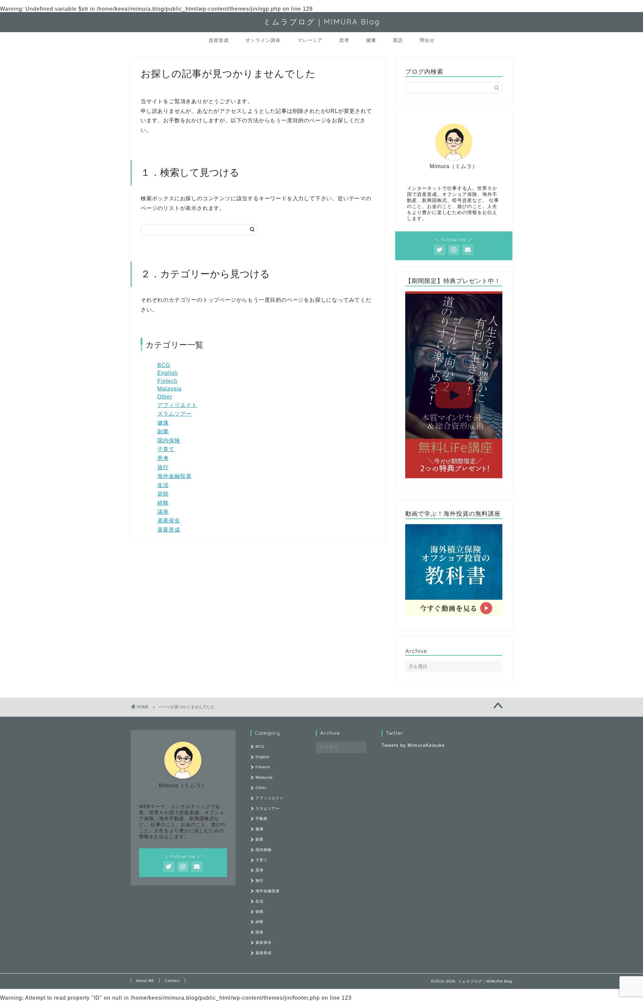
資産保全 (168, 520)
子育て (165, 449)
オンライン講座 (263, 40)
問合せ (427, 40)
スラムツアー (174, 414)
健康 (371, 40)
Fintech (167, 381)
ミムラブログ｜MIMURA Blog (321, 21)
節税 (163, 494)
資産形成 (219, 40)
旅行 (163, 467)
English (167, 373)
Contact (172, 981)
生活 (163, 485)
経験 (163, 503)
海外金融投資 (174, 476)
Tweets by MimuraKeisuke (413, 745)
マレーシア (310, 40)
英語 (398, 40)
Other (164, 397)
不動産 (262, 818)
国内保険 (168, 440)
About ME (145, 981)
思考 (344, 40)
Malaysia (169, 388)
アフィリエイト (177, 405)
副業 (163, 431)
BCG (163, 365)
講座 (163, 512)
